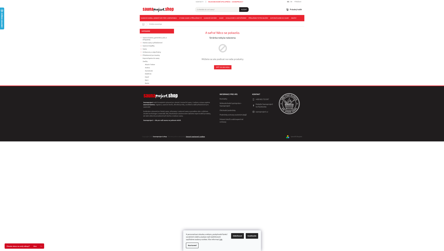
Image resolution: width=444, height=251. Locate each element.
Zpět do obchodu (223, 67)
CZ (288, 2)
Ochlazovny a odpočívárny (152, 52)
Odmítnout (237, 236)
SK (291, 2)
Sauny (145, 49)
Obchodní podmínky (228, 110)
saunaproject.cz (262, 112)
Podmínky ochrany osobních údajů (233, 115)
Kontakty (199, 2)
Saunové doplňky (149, 46)
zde (221, 239)
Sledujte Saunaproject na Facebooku (264, 105)
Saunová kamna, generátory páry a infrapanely (155, 39)
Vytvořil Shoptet (296, 136)
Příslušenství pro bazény (151, 55)
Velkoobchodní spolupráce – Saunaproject (225, 2)
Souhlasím (251, 236)
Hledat (244, 9)
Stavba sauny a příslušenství (152, 43)
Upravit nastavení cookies (195, 136)
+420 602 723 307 (262, 99)
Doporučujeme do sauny (151, 58)
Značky (145, 61)
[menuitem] (159, 18)
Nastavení (192, 245)
